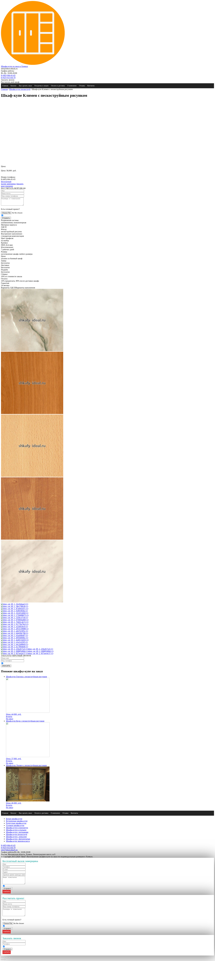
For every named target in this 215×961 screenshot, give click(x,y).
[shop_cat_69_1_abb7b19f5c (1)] (14, 631)
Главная (5, 86)
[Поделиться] (4, 957)
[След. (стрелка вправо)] (4, 959)
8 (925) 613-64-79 (8, 78)
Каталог (13, 86)
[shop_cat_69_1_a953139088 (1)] (14, 629)
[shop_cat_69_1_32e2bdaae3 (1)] (14, 604)
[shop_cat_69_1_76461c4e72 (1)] (14, 622)
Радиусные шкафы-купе (16, 823)
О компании (72, 86)
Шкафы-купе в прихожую (17, 828)
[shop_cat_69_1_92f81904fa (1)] (14, 611)
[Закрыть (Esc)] (2, 957)
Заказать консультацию (12, 185)
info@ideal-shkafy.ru (9, 850)
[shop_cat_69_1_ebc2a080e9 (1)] (14, 644)
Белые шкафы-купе (14, 819)
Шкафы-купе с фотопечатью (18, 839)
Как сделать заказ (25, 86)
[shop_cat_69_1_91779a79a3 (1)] (14, 624)
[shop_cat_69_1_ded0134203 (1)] (14, 640)
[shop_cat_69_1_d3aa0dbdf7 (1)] (14, 635)
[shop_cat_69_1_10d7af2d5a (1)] (32, 539)
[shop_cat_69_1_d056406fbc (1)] (14, 638)
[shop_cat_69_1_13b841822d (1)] (32, 602)
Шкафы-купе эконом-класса (18, 841)
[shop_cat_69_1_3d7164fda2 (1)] (32, 476)
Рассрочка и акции (41, 86)
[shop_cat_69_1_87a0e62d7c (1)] (14, 608)
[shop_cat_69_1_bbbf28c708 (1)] (14, 633)
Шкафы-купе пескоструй (19, 89)
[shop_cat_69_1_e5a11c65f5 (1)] (14, 642)
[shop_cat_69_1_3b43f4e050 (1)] (32, 413)
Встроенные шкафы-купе (16, 821)
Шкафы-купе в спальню (16, 830)
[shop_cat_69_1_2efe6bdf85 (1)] (32, 350)
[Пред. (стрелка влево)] (2, 959)
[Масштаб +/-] (9, 957)
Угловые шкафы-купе (15, 825)
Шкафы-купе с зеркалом (16, 837)
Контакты (90, 86)
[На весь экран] (7, 957)
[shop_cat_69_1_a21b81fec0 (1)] (14, 626)
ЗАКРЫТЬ (6, 891)
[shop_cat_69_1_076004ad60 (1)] (14, 620)
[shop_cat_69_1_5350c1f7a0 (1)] (14, 617)
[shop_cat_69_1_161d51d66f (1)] (14, 613)
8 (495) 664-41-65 (8, 75)
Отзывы (82, 86)
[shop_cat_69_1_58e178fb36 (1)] (14, 606)
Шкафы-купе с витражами (17, 832)
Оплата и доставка (58, 86)
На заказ (9, 719)
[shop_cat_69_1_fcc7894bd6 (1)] (14, 647)
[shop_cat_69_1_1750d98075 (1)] (15, 615)
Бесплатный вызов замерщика (8, 183)
